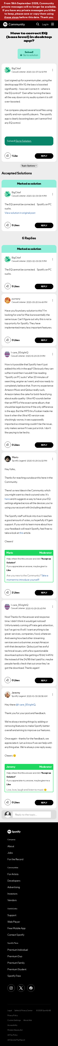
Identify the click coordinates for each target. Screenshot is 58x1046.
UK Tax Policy (12, 1035)
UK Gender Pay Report (16, 1040)
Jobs (10, 852)
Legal (9, 1010)
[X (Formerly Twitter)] (21, 988)
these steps (11, 17)
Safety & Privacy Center (23, 1010)
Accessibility (12, 1025)
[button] (52, 70)
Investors (12, 893)
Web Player (13, 921)
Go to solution (30, 55)
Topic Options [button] (28, 165)
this (21, 533)
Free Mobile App (16, 928)
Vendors (12, 900)
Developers (13, 880)
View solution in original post (20, 213)
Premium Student (16, 969)
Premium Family (16, 962)
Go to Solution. (23, 141)
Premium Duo (14, 956)
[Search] (37, 24)
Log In (45, 24)
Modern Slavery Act (15, 1030)
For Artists (13, 874)
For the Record (15, 859)
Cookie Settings (14, 1020)
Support (11, 915)
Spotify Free (14, 975)
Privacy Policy (12, 1015)
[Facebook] (31, 988)
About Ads (27, 1020)
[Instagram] (11, 988)
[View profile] (8, 69)
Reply (44, 155)
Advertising (13, 887)
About (10, 846)
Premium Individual (17, 949)
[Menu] (52, 24)
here (7, 499)
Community (17, 24)
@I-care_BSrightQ (25, 704)
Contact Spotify (15, 934)
